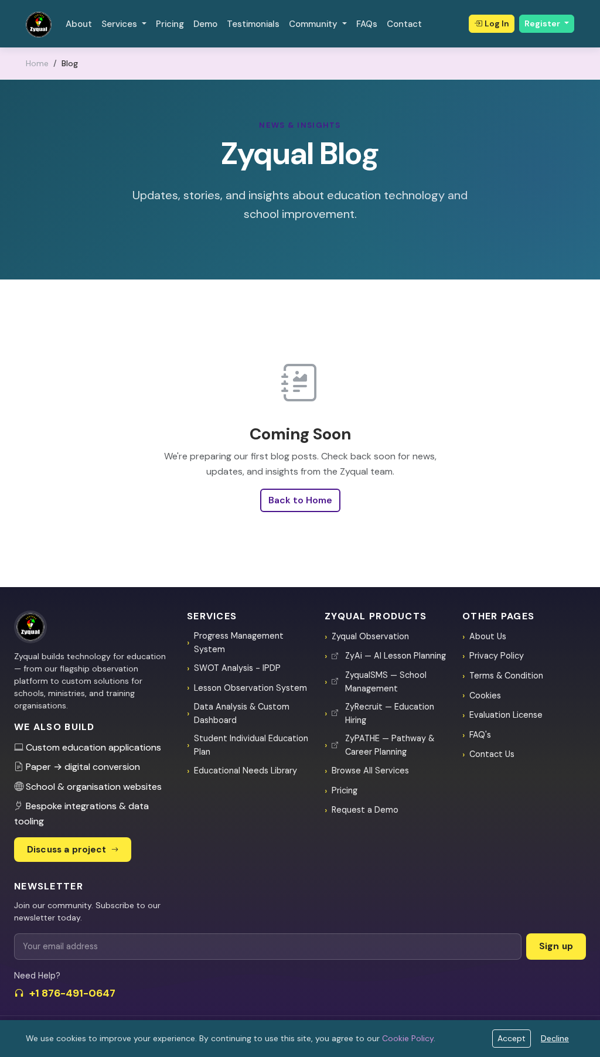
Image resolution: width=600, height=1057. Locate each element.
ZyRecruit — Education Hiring (389, 713)
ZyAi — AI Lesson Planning (395, 655)
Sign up (556, 946)
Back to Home (300, 500)
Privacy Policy (496, 655)
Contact (404, 24)
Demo (205, 24)
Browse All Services (370, 770)
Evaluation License (506, 715)
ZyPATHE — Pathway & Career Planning (389, 745)
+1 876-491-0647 (72, 993)
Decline (555, 1038)
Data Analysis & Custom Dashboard (241, 713)
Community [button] (314, 24)
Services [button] (120, 24)
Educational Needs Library (245, 770)
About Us (487, 636)
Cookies (485, 695)
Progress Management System (239, 642)
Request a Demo (365, 809)
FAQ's (480, 734)
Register (543, 23)
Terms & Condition (506, 675)
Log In (497, 23)
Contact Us (491, 754)
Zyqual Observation (370, 636)
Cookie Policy (408, 1038)
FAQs (366, 24)
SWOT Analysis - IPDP (237, 668)
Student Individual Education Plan (251, 745)
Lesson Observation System (250, 688)
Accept (511, 1038)
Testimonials (253, 24)
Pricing (170, 24)
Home (37, 63)
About (79, 24)
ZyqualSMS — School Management (386, 682)
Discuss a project (68, 849)
